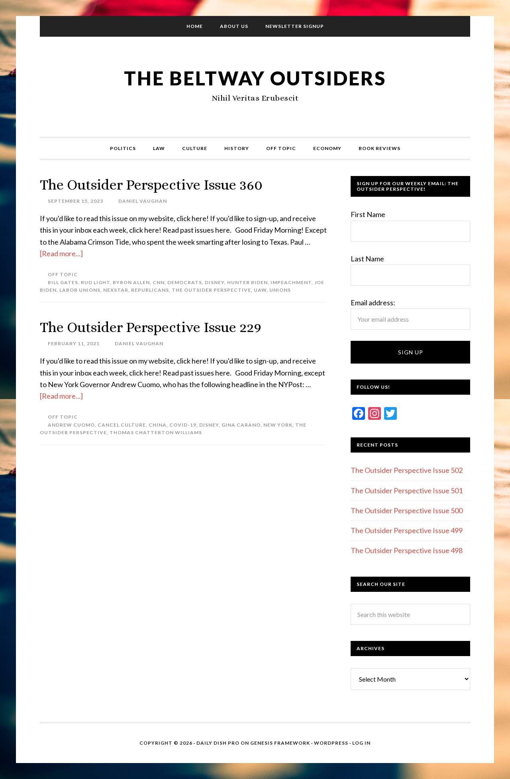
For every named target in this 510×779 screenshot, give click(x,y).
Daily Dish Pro (217, 743)
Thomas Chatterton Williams (156, 432)
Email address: (373, 302)
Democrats (184, 282)
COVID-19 (182, 425)
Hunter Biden (247, 282)
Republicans (150, 290)
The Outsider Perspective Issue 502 (407, 470)
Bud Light (95, 282)
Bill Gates (63, 282)
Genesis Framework (280, 743)
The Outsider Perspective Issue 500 (407, 510)
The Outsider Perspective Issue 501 (407, 490)
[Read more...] (61, 253)
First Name (368, 214)
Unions (280, 290)
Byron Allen (131, 282)
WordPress (331, 743)
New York (277, 425)
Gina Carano (241, 425)
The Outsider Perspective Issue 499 (407, 530)
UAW (260, 290)
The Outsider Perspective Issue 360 (151, 184)
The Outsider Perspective (211, 290)
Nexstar (115, 290)
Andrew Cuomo (71, 425)
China (158, 425)
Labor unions (79, 290)
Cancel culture (122, 425)
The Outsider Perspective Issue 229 (150, 327)
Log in (361, 743)
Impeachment (291, 282)
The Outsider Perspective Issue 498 (407, 550)
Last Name (367, 258)
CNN (159, 282)
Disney (214, 282)
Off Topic (63, 274)
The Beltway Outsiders (255, 78)
